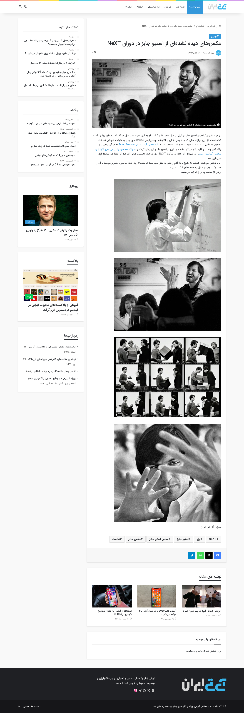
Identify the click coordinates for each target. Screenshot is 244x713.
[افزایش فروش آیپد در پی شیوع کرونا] (201, 596)
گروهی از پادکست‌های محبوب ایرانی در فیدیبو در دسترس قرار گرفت (53, 307)
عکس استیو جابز (158, 539)
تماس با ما (23, 707)
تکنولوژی (196, 7)
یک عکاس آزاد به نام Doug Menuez (139, 145)
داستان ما (36, 707)
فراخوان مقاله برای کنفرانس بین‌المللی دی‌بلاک (52, 359)
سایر (129, 7)
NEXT (212, 539)
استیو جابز (182, 539)
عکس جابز (134, 539)
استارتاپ (180, 7)
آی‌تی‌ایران (210, 53)
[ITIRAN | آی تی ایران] (217, 6)
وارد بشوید (191, 651)
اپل (198, 539)
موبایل (168, 7)
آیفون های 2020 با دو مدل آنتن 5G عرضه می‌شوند (157, 612)
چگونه (140, 7)
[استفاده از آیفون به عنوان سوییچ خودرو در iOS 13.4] (112, 596)
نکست (116, 539)
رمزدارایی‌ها (71, 335)
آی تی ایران (213, 26)
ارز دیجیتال (154, 7)
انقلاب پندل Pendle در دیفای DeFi (56, 371)
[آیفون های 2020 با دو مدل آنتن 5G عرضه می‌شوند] (156, 596)
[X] (148, 691)
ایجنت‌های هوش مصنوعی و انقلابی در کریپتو (52, 347)
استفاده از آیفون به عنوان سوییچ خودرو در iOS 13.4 (115, 612)
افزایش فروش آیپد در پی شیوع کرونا (202, 611)
